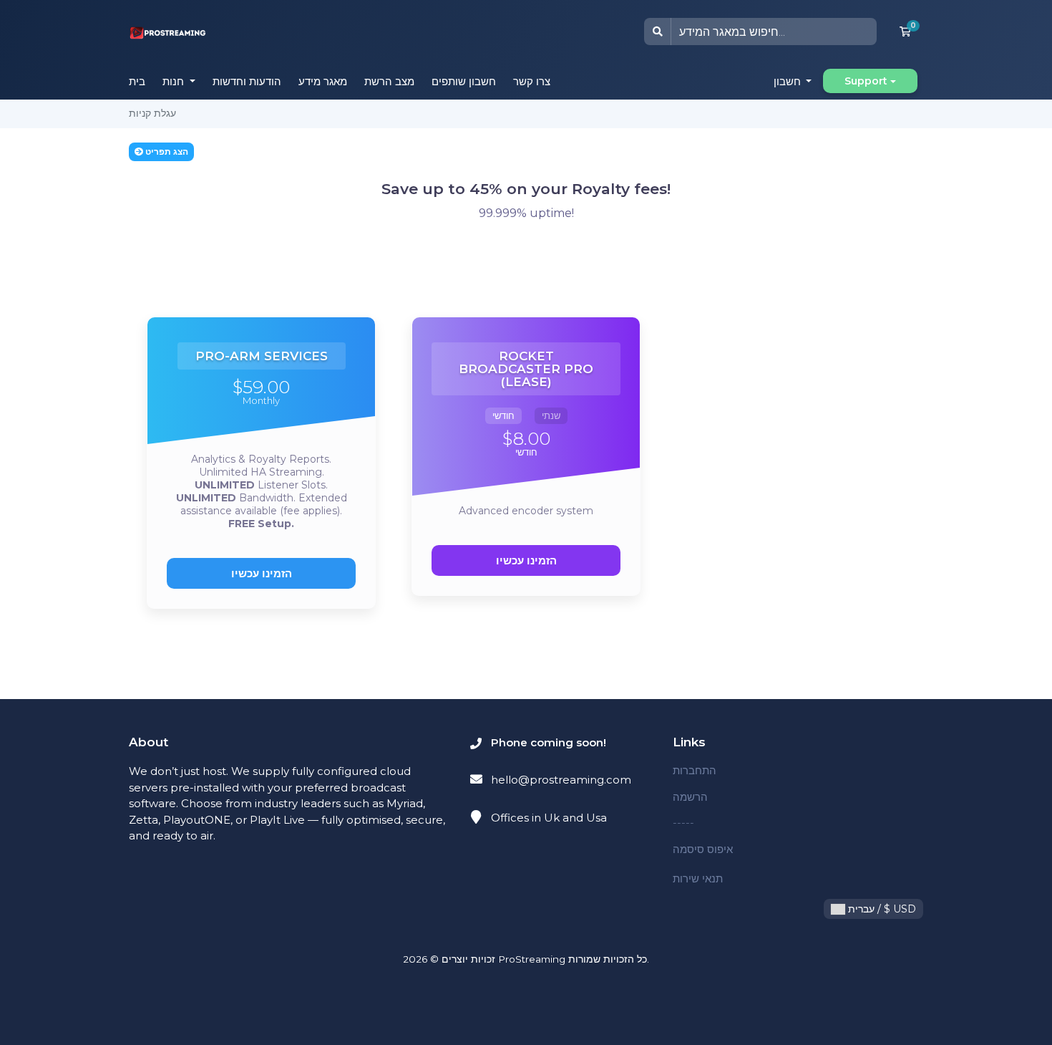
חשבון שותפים (464, 81)
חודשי (503, 415)
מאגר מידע (322, 81)
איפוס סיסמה (703, 849)
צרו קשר (531, 81)
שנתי (551, 415)
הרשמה (690, 797)
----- (683, 822)
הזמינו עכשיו (261, 573)
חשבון (789, 81)
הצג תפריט (165, 151)
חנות (174, 81)
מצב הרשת (389, 81)
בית (137, 81)
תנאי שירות (698, 878)
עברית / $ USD (880, 908)
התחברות (694, 770)
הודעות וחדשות (247, 81)
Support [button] (865, 80)
